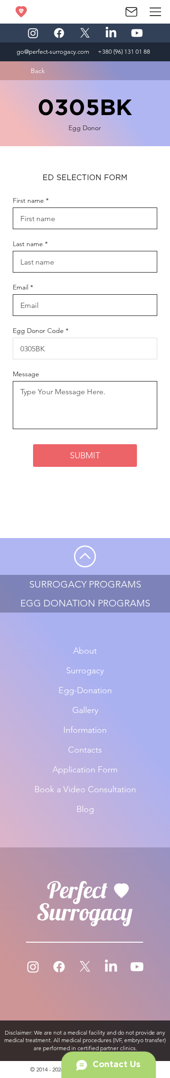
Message (26, 374)
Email (20, 287)
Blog (85, 809)
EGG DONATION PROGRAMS (85, 603)
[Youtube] (137, 33)
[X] (85, 33)
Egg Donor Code (38, 330)
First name (28, 200)
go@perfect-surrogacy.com (53, 51)
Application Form (85, 769)
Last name (28, 243)
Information (85, 730)
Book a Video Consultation (85, 789)
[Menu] (156, 12)
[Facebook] (59, 33)
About (85, 651)
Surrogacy (85, 670)
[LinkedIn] (111, 33)
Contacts (85, 750)
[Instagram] (33, 33)
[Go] (85, 556)
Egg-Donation (85, 690)
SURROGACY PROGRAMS (85, 584)
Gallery (85, 710)
